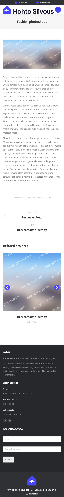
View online (24, 282)
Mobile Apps (32, 322)
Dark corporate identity (32, 317)
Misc (23, 197)
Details (40, 282)
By (34, 197)
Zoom (32, 282)
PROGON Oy (51, 490)
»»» (16, 374)
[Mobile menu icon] (58, 10)
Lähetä (8, 459)
